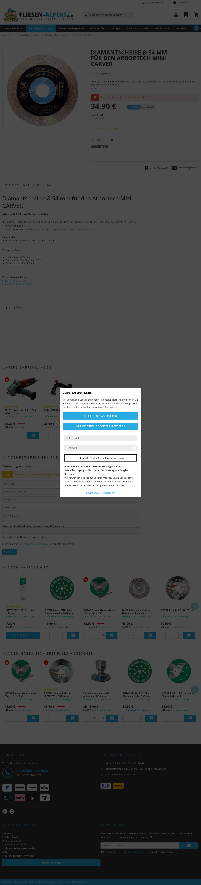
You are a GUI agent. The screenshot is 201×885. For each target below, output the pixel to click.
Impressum (109, 492)
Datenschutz (92, 492)
